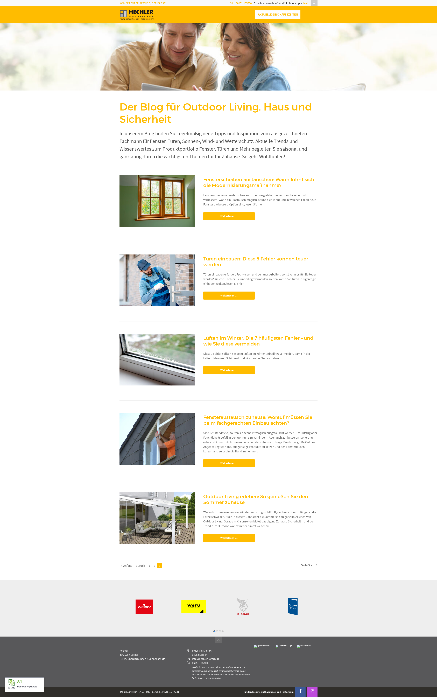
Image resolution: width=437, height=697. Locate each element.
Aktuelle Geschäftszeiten (278, 14)
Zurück (140, 566)
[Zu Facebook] (300, 692)
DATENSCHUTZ (142, 691)
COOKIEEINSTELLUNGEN (165, 691)
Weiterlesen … (220, 216)
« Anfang (126, 566)
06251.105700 (200, 663)
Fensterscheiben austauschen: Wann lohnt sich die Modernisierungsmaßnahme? (258, 182)
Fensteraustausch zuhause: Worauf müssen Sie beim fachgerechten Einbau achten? (257, 420)
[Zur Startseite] (136, 14)
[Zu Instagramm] (312, 692)
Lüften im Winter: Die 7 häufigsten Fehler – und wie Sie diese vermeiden (258, 341)
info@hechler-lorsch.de (205, 658)
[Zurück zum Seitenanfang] (218, 640)
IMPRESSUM (126, 691)
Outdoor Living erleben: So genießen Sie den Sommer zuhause (255, 499)
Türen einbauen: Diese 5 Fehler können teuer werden (255, 262)
